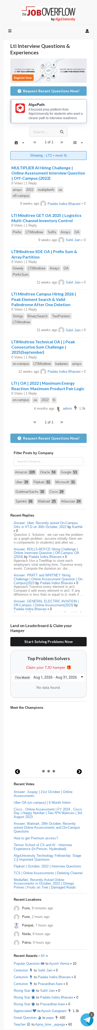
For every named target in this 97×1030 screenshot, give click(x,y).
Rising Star (22, 991)
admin (67, 408)
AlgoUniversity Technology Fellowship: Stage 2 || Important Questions (47, 857)
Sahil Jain (73, 240)
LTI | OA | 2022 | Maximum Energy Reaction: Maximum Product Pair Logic (47, 386)
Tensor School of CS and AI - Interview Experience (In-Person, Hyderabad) (43, 847)
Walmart (47, 501)
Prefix (17, 232)
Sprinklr (24, 501)
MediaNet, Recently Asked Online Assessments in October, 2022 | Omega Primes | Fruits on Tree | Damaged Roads (45, 884)
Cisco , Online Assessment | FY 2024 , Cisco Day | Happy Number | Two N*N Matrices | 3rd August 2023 (48, 813)
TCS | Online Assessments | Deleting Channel (48, 873)
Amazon (25, 472)
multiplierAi (46, 190)
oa (60, 190)
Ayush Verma (59, 963)
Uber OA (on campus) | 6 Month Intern (42, 802)
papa (50, 1018)
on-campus (21, 364)
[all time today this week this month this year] (19, 142)
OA (76, 232)
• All (42, 956)
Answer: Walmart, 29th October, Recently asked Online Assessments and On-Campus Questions (47, 827)
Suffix (52, 232)
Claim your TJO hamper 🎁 (48, 667)
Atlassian (70, 501)
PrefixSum (20, 274)
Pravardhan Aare (50, 984)
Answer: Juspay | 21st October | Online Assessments (43, 794)
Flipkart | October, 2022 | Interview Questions (47, 866)
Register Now (23, 77)
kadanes (61, 364)
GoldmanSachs (30, 492)
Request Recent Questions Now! (51, 91)
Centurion (21, 970)
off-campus (21, 196)
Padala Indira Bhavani (64, 204)
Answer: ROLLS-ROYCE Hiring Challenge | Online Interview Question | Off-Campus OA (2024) (46, 553)
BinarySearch (37, 316)
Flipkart (41, 482)
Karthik (77, 527)
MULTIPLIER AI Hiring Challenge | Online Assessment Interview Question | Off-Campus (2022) (48, 173)
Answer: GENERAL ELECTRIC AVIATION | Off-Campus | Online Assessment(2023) (46, 603)
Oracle (47, 472)
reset (59, 155)
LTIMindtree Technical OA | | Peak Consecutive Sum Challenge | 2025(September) (43, 347)
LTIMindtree (34, 232)
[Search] (62, 132)
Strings (18, 316)
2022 (29, 190)
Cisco (56, 492)
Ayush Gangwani (53, 1011)
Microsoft (65, 482)
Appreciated (23, 1011)
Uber (22, 482)
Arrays (65, 232)
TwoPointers (61, 316)
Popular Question (27, 963)
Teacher (20, 1024)
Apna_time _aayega (50, 1024)
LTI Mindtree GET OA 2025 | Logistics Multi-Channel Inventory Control (46, 218)
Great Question (26, 1018)
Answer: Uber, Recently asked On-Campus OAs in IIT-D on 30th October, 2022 (46, 525)
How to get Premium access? (36, 838)
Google (69, 472)
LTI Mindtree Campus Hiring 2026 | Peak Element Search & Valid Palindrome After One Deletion (43, 299)
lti (54, 400)
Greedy (18, 268)
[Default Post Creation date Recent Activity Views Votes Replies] (78, 142)
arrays (17, 190)
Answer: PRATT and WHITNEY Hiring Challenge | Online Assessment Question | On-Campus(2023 (48, 579)
